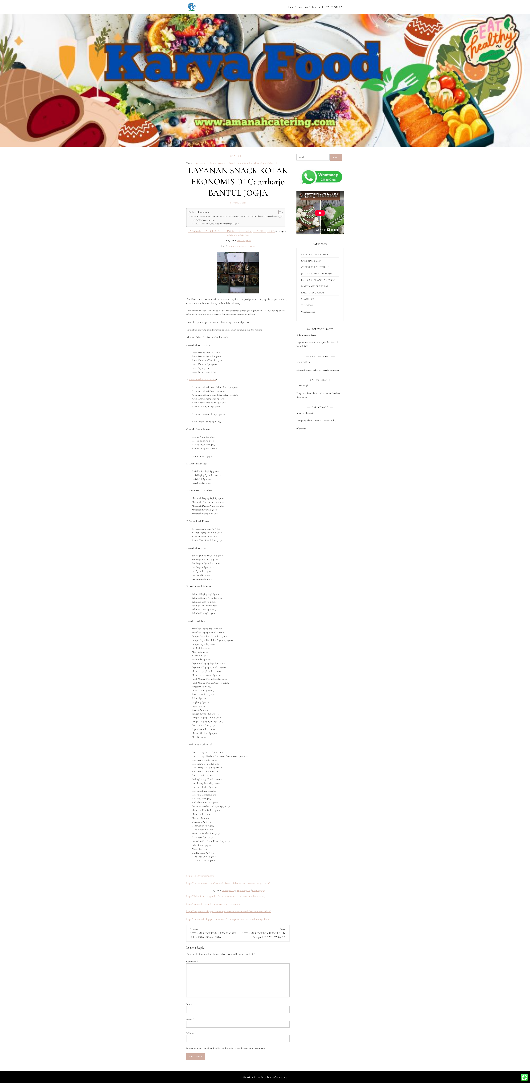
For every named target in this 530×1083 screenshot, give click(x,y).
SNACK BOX (238, 155)
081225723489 (228, 890)
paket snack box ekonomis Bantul (234, 163)
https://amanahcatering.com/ (200, 875)
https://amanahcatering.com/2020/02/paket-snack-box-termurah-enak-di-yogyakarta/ (228, 883)
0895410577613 (244, 240)
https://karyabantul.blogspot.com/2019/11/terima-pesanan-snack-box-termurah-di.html (228, 911)
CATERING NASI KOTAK (314, 254)
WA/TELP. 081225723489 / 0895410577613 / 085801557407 (216, 223)
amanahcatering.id (238, 235)
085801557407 (258, 890)
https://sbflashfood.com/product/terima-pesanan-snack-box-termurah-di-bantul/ (225, 896)
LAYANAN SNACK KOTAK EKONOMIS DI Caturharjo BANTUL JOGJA (231, 231)
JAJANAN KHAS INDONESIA (317, 273)
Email (190, 1018)
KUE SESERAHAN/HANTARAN (318, 279)
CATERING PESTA (311, 260)
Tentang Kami (302, 6)
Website (190, 1033)
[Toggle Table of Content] (279, 212)
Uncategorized (308, 311)
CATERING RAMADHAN (314, 267)
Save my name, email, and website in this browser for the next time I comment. (227, 1047)
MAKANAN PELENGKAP (314, 286)
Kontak (316, 6)
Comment (192, 961)
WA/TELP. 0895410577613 (204, 220)
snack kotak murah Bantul (264, 163)
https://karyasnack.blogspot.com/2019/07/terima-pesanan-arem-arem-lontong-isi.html (228, 919)
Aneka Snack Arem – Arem (202, 379)
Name (190, 1004)
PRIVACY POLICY (332, 6)
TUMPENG (307, 305)
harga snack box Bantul (205, 163)
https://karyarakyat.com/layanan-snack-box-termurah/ (213, 903)
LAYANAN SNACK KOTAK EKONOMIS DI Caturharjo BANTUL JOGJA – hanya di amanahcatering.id (236, 216)
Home (290, 6)
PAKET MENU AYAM (312, 292)
